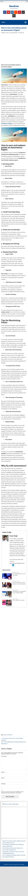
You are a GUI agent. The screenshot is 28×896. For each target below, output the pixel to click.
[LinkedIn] (13, 565)
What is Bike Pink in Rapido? (18, 600)
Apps (10, 596)
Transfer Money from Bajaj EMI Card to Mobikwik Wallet (19, 592)
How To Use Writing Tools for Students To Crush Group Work (19, 583)
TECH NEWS (9, 605)
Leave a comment (7, 734)
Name (3, 772)
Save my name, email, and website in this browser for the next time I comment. (12, 792)
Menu (2, 1)
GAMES (9, 579)
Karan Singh (14, 32)
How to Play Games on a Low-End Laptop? (19, 574)
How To (22, 32)
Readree (14, 6)
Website (3, 783)
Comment (4, 756)
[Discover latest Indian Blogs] (10, 804)
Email (3, 778)
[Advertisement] (14, 49)
